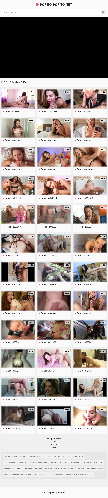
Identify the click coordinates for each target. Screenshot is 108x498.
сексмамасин (78, 456)
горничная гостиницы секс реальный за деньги (73, 474)
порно (54, 444)
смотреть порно (54, 438)
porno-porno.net (55, 5)
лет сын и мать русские (92, 462)
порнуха (54, 441)
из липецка (8, 468)
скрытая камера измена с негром (59, 468)
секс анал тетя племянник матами (64, 462)
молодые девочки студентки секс (18, 474)
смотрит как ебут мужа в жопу (16, 462)
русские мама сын (61, 456)
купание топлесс (42, 474)
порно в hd (54, 447)
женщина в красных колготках (29, 468)
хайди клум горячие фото (39, 456)
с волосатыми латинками (14, 456)
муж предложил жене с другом (90, 468)
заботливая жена (39, 462)
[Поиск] (103, 12)
